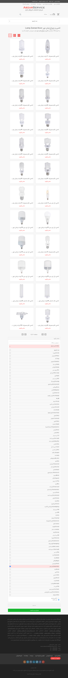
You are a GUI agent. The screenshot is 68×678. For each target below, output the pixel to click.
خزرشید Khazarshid (54, 464)
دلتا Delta (57, 455)
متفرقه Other (56, 595)
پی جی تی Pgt (56, 535)
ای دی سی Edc (56, 378)
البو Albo (57, 461)
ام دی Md (57, 512)
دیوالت (31, 635)
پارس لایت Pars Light (54, 438)
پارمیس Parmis (55, 563)
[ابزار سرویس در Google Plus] (43, 661)
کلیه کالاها (55, 600)
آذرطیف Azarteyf (55, 518)
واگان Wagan (56, 561)
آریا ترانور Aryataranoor (53, 541)
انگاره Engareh (55, 478)
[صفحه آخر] (45, 334)
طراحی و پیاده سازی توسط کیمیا (34, 674)
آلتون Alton (56, 421)
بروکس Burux (56, 387)
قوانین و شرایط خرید (47, 4)
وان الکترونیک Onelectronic (52, 521)
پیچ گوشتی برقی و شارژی (55, 631)
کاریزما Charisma (55, 538)
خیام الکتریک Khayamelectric (52, 427)
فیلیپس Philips (55, 356)
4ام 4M (57, 398)
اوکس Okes (56, 432)
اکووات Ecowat (55, 526)
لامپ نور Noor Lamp (54, 373)
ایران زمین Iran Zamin (54, 589)
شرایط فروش (19, 656)
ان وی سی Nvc (56, 370)
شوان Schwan (56, 498)
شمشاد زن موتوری (39, 633)
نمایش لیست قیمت (34, 610)
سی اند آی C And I (55, 447)
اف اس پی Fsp (56, 481)
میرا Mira (57, 484)
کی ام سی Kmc (55, 450)
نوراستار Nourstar (55, 467)
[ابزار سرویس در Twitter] (37, 661)
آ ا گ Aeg (57, 358)
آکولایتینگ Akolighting (54, 543)
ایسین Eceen (56, 492)
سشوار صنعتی (47, 633)
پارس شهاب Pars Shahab (53, 395)
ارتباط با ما (33, 4)
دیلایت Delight (55, 424)
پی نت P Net (56, 586)
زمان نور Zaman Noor (54, 566)
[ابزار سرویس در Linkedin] (33, 661)
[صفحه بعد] (43, 334)
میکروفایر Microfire (54, 458)
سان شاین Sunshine (54, 404)
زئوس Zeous (56, 430)
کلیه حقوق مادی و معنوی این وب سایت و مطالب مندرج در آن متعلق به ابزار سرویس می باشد (33, 670)
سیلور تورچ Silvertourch (53, 472)
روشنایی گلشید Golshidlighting (51, 506)
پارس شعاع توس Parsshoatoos (51, 592)
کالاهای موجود (54, 598)
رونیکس (38, 635)
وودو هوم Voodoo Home (53, 413)
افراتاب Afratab (55, 367)
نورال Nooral (56, 578)
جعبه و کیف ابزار (11, 628)
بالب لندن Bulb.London (54, 546)
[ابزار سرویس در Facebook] (40, 661)
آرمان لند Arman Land (54, 487)
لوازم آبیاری (58, 633)
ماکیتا (34, 635)
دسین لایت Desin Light (53, 549)
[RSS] (24, 661)
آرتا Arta (57, 515)
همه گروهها (56, 350)
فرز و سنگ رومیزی (31, 631)
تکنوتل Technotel (55, 418)
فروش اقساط (26, 4)
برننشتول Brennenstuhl (53, 384)
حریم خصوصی (49, 656)
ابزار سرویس (33, 668)
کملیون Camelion (55, 361)
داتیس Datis (56, 575)
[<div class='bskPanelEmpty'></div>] (58, 14)
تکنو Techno (56, 524)
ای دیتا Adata (56, 364)
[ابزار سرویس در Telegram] (27, 661)
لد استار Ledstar (55, 529)
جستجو (34, 605)
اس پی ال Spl (56, 509)
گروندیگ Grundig (55, 381)
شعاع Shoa (56, 415)
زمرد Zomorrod (55, 393)
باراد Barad (56, 569)
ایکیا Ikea (57, 501)
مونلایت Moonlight (55, 583)
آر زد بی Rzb (56, 552)
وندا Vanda (56, 580)
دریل (16, 628)
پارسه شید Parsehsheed (53, 495)
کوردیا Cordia (56, 353)
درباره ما (39, 4)
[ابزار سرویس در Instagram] (30, 661)
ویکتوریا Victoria (55, 504)
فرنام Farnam (56, 532)
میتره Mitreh (56, 475)
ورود (51, 14)
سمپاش (53, 633)
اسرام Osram (56, 401)
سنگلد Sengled (55, 452)
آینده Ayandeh (55, 555)
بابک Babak (56, 558)
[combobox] (34, 21)
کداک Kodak (56, 410)
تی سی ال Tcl (56, 435)
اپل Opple (56, 376)
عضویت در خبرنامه (55, 658)
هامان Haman (56, 469)
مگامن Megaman (55, 390)
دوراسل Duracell (55, 407)
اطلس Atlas (56, 444)
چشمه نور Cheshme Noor (53, 489)
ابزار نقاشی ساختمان (21, 631)
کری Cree (57, 572)
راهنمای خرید (57, 4)
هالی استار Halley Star (54, 441)
